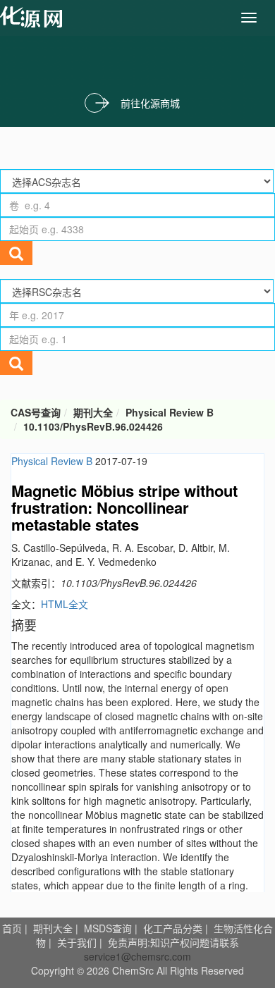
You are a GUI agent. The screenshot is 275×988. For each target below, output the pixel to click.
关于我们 (77, 942)
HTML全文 (64, 604)
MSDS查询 (108, 928)
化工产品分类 (172, 928)
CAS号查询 (36, 412)
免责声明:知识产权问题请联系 (173, 942)
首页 (12, 928)
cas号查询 (34, 16)
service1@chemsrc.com (137, 956)
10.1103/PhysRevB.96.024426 (93, 426)
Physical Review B (170, 412)
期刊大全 (93, 412)
